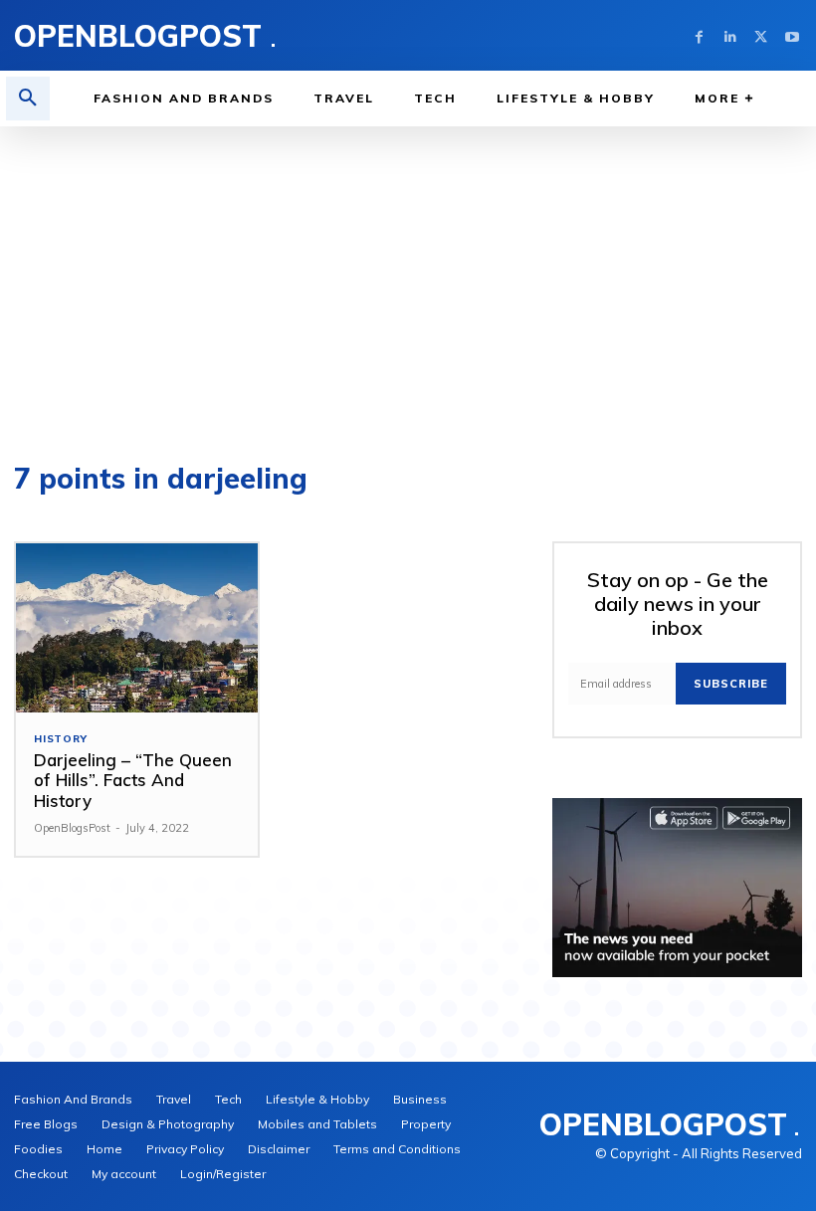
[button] (28, 98)
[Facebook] (699, 35)
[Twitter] (760, 35)
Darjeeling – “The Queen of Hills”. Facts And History (133, 780)
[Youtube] (791, 35)
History (61, 739)
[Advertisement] (408, 275)
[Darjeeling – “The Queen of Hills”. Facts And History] (137, 627)
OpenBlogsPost (72, 828)
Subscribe (731, 684)
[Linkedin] (729, 35)
